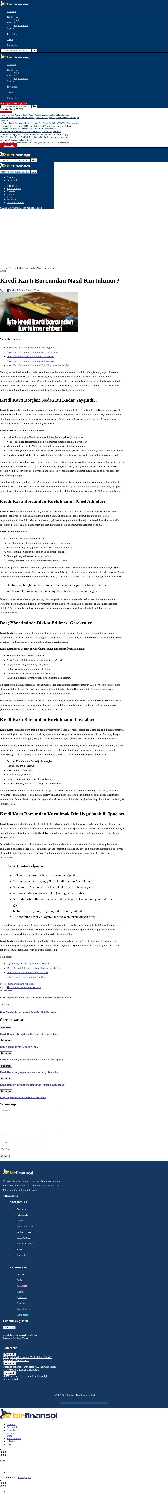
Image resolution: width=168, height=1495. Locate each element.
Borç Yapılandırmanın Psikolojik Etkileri (27, 972)
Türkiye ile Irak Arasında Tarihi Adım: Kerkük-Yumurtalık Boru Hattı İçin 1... (34, 115)
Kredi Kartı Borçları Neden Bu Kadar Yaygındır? (31, 347)
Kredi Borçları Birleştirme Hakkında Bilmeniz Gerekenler (32, 1084)
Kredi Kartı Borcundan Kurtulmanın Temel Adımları (33, 352)
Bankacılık (12, 17)
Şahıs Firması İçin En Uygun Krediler (26, 977)
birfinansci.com (106, 1395)
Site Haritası (22, 1255)
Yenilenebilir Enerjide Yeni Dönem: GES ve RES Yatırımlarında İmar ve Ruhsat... (36, 126)
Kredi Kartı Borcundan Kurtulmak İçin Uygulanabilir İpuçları (38, 365)
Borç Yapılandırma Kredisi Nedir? (19, 1046)
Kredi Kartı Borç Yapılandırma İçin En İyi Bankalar (29, 1072)
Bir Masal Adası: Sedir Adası (16, 1335)
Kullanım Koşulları (25, 1232)
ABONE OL (9, 145)
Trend (10, 39)
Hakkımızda (22, 1215)
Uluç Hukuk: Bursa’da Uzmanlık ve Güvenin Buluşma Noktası (28, 129)
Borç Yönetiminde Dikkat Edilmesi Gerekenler (30, 356)
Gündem (11, 11)
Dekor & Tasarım (15, 202)
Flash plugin (24, 1477)
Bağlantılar (18, 1202)
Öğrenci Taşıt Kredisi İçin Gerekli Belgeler (28, 963)
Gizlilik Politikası (25, 1226)
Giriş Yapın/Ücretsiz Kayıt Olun (13, 103)
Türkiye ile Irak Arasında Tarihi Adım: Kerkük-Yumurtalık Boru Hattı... (27, 1359)
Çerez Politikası (24, 1238)
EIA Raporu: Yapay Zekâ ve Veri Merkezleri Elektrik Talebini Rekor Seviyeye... (35, 134)
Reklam (20, 1249)
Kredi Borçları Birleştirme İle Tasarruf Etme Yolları (29, 1034)
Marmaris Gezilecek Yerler (15, 1338)
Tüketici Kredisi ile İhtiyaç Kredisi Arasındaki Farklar (34, 968)
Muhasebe (12, 45)
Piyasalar (11, 22)
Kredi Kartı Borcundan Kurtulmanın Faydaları (30, 361)
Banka (19, 1280)
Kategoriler (18, 1267)
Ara (34, 50)
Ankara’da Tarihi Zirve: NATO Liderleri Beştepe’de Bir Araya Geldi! (30, 131)
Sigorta (10, 28)
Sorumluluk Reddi (25, 1243)
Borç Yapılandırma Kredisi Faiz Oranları (23, 1097)
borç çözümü (6, 983)
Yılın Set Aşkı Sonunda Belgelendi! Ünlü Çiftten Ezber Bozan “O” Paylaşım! (34, 142)
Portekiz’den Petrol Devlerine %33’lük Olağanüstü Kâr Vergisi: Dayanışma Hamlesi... (29, 1368)
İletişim (20, 1220)
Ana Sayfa (5, 268)
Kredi (16, 20)
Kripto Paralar (21, 25)
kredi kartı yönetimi (23, 983)
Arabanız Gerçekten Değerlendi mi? (16, 140)
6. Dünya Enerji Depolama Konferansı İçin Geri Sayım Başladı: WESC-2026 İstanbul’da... (40, 123)
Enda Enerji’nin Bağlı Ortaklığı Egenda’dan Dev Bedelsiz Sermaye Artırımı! (34, 137)
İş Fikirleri (12, 34)
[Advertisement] (84, 234)
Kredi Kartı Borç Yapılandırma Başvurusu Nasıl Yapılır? (31, 1059)
